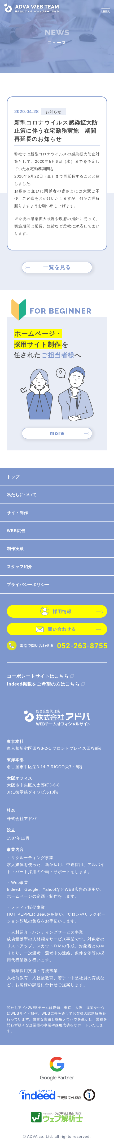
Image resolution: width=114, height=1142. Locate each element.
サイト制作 (17, 512)
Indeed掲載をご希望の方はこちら (43, 684)
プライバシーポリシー (28, 584)
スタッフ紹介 (19, 566)
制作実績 (15, 548)
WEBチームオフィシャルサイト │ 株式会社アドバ (31, 8)
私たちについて (22, 494)
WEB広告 (16, 530)
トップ (13, 476)
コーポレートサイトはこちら (38, 676)
